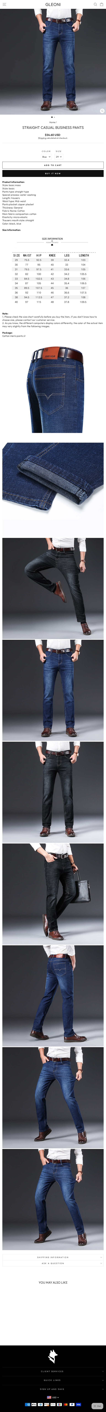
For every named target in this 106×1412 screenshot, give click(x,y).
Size (59, 151)
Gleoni (53, 4)
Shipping (42, 138)
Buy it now (53, 173)
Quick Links (52, 1380)
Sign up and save (52, 1389)
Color (46, 151)
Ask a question (53, 1263)
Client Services (52, 1371)
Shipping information (53, 1257)
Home (52, 122)
